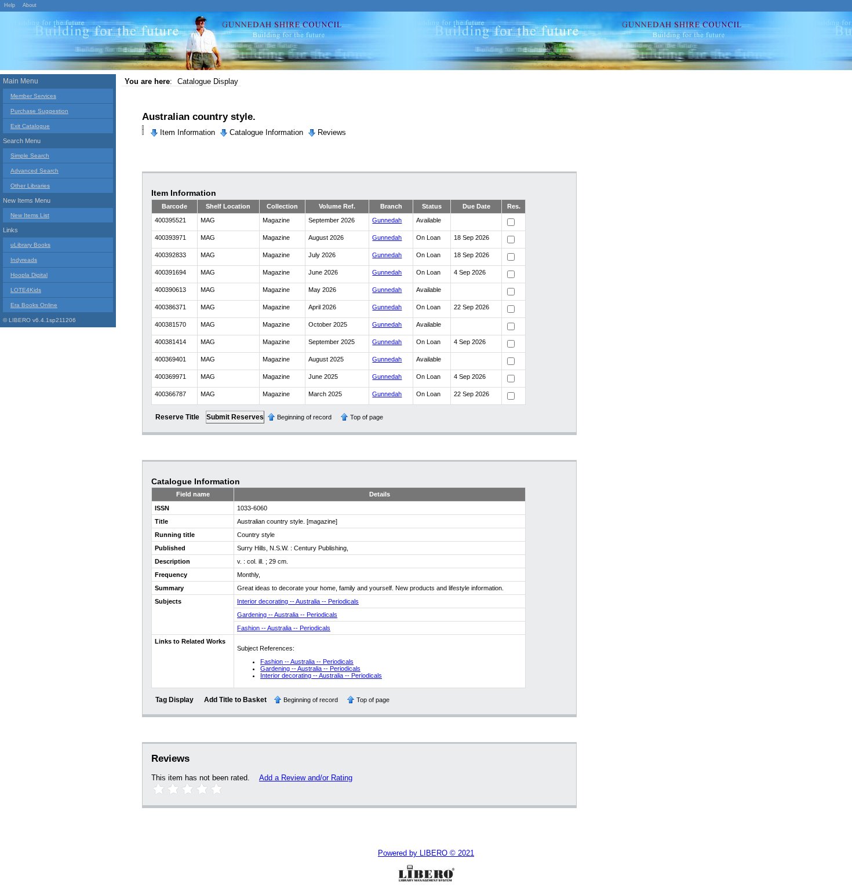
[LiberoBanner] (174, 43)
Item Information (187, 132)
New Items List (29, 215)
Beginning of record (304, 417)
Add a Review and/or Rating (305, 777)
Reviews (332, 132)
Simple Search (29, 155)
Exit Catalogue (30, 126)
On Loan (428, 237)
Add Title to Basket (235, 700)
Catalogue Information (266, 132)
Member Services (33, 96)
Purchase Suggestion (39, 111)
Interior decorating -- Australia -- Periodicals (298, 601)
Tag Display (174, 700)
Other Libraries (30, 185)
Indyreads (23, 260)
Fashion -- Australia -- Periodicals (283, 627)
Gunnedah (387, 220)
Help (9, 5)
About (30, 5)
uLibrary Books (30, 245)
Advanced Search (34, 170)
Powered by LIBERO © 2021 (426, 853)
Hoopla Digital (29, 275)
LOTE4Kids (25, 290)
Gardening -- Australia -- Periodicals (287, 614)
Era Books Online (33, 305)
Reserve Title (177, 417)
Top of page (366, 417)
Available (428, 220)
